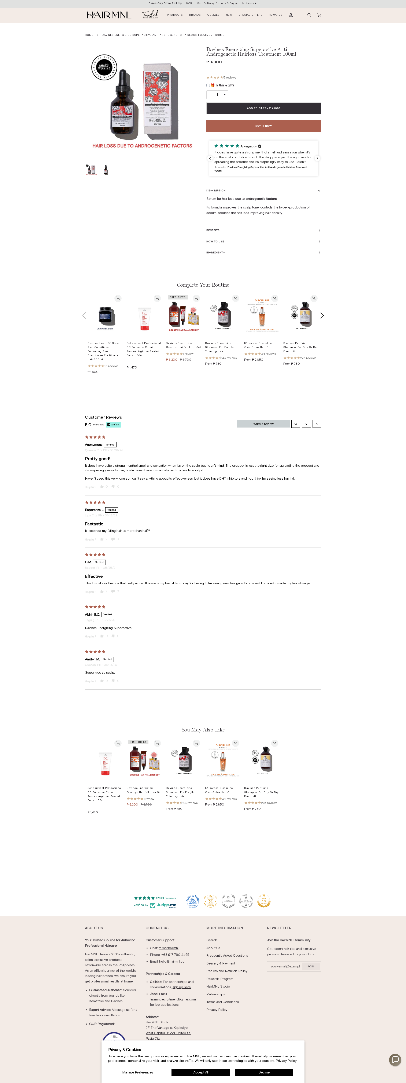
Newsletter (279, 928)
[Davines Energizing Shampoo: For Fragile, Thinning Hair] (223, 315)
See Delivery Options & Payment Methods (225, 3)
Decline (264, 1072)
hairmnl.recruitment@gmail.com (173, 999)
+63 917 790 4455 (175, 954)
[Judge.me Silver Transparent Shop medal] (246, 901)
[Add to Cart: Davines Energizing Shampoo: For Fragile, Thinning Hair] (235, 298)
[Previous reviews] (210, 158)
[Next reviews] (317, 158)
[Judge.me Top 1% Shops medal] (264, 901)
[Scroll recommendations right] (322, 315)
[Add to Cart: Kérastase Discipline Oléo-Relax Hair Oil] (274, 298)
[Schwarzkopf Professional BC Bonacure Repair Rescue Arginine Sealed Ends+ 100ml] (144, 315)
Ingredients (215, 252)
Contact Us (157, 928)
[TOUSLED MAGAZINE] (150, 15)
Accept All (200, 1072)
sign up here (182, 987)
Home (89, 34)
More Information (224, 928)
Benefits (213, 230)
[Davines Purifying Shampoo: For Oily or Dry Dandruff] (301, 315)
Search (211, 940)
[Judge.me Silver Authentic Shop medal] (228, 901)
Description (216, 190)
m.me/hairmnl (168, 948)
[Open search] (295, 424)
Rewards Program (219, 979)
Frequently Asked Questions (227, 955)
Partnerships (215, 994)
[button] (263, 158)
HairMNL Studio (218, 986)
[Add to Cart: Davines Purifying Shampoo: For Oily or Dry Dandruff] (314, 298)
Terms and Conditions (222, 1002)
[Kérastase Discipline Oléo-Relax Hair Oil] (262, 315)
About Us (94, 928)
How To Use (215, 241)
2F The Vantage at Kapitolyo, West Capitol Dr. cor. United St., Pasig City (169, 1033)
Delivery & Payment (220, 963)
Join (310, 966)
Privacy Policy (286, 1060)
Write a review (263, 424)
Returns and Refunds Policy (226, 971)
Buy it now (263, 125)
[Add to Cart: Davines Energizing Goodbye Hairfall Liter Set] (196, 298)
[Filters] (306, 424)
